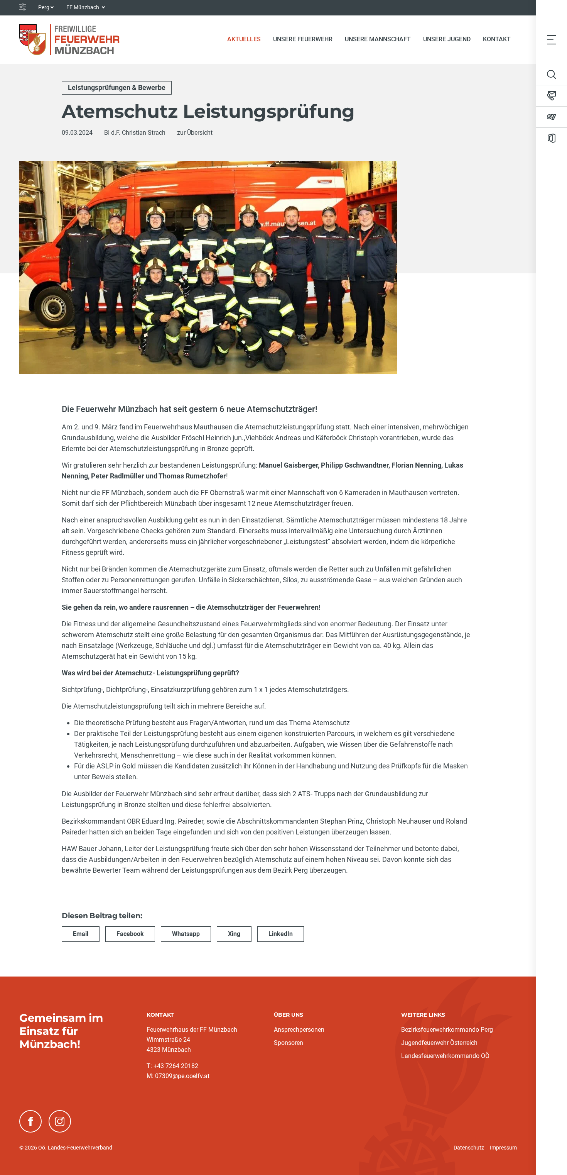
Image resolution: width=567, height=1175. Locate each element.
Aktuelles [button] (244, 39)
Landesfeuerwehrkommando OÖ (445, 1056)
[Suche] (551, 74)
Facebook (130, 934)
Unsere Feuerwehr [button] (302, 39)
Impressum (503, 1147)
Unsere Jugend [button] (447, 39)
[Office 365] (551, 138)
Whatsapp (186, 934)
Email (80, 934)
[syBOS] (551, 117)
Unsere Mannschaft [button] (378, 39)
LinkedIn (280, 934)
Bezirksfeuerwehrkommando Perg (447, 1029)
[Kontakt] (551, 95)
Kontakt (497, 39)
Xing (234, 934)
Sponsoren (288, 1042)
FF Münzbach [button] (83, 7)
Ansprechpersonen (299, 1029)
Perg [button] (43, 7)
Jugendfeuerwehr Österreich (439, 1042)
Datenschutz (469, 1147)
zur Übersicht (195, 132)
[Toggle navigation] (551, 39)
